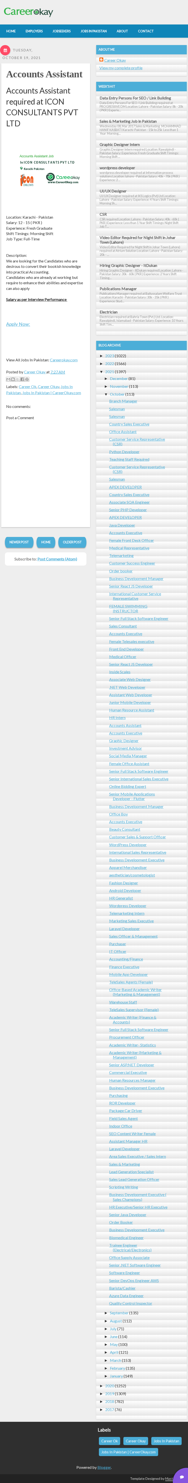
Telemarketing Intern (126, 913)
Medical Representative (129, 548)
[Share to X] (17, 379)
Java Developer (122, 525)
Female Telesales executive (131, 641)
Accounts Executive (125, 532)
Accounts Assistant (44, 74)
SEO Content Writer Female (132, 1133)
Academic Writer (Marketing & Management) (135, 1054)
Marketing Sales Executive (131, 920)
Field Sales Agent (123, 1118)
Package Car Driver (125, 1110)
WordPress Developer (128, 844)
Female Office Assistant (129, 763)
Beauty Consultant (124, 829)
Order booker (121, 571)
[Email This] (8, 379)
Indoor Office (120, 1126)
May (114, 1344)
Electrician (109, 311)
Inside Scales (119, 671)
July (113, 1328)
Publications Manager (118, 288)
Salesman (117, 408)
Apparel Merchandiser (128, 867)
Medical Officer (122, 656)
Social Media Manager (128, 755)
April (114, 1352)
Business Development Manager (136, 578)
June (114, 1336)
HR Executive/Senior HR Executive (138, 1207)
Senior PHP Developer (128, 509)
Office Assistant (123, 431)
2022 (109, 363)
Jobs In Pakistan (166, 1441)
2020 (109, 1385)
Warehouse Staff (123, 1002)
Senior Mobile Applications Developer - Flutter (132, 796)
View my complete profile (120, 67)
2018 (109, 1401)
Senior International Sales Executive (138, 778)
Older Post (72, 542)
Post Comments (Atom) (57, 559)
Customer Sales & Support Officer (137, 836)
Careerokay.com (64, 359)
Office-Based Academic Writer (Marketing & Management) (135, 992)
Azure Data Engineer (126, 1295)
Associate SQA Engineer (129, 502)
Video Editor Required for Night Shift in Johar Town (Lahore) (138, 239)
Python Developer (124, 451)
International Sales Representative (137, 852)
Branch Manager (123, 401)
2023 (109, 355)
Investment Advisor (125, 748)
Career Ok (27, 386)
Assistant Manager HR (128, 1141)
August (116, 1320)
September (119, 1312)
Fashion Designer (123, 882)
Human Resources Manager (132, 1080)
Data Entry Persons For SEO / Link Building (135, 97)
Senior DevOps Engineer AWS (134, 1280)
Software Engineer (124, 1272)
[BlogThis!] (13, 379)
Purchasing (118, 1095)
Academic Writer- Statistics (132, 1045)
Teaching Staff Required (129, 459)
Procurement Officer (126, 1037)
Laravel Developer (124, 928)
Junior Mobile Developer (130, 702)
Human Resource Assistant (131, 710)
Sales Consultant (123, 626)
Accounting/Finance (126, 959)
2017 (109, 1409)
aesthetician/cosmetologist (132, 875)
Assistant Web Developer (130, 694)
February (117, 1368)
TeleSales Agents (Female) (131, 982)
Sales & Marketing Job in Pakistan (128, 121)
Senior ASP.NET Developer (131, 1064)
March (115, 1360)
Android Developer (125, 890)
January (116, 1376)
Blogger (104, 1467)
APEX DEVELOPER (125, 487)
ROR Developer (122, 1103)
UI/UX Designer (113, 191)
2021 (109, 371)
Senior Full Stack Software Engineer (138, 618)
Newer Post (19, 542)
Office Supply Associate (129, 1257)
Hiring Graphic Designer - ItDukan (128, 265)
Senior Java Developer (127, 1214)
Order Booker (121, 1222)
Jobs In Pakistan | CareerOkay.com (51, 392)
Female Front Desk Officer (131, 540)
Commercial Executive (128, 1072)
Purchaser (117, 943)
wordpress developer (117, 167)
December (119, 378)
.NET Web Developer (127, 687)
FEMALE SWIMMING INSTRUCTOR (128, 608)
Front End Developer (126, 649)
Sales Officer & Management (133, 936)
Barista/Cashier (122, 1288)
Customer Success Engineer (132, 563)
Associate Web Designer (130, 679)
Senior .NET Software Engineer (135, 1265)
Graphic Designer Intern (120, 144)
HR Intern (117, 717)
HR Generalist (121, 898)
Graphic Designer (124, 740)
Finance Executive (124, 966)
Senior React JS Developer (131, 586)
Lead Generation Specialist (131, 1171)
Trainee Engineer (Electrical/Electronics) (130, 1247)
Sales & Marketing (124, 1164)
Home (46, 542)
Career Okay (48, 386)
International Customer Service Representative (135, 596)
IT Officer (117, 951)
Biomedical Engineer (126, 1237)
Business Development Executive (136, 859)
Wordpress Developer (127, 905)
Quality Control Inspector (130, 1303)
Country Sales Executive (129, 424)
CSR (103, 214)
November (119, 386)
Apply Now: (18, 324)
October (117, 394)
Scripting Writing (123, 1187)
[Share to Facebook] (22, 379)
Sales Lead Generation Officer (134, 1179)
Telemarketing (121, 555)
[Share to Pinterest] (26, 379)
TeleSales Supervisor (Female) (134, 1009)
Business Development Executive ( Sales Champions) (137, 1196)
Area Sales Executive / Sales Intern (137, 1156)
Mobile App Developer (128, 974)
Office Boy (118, 814)
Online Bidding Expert (127, 786)
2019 (109, 1393)
